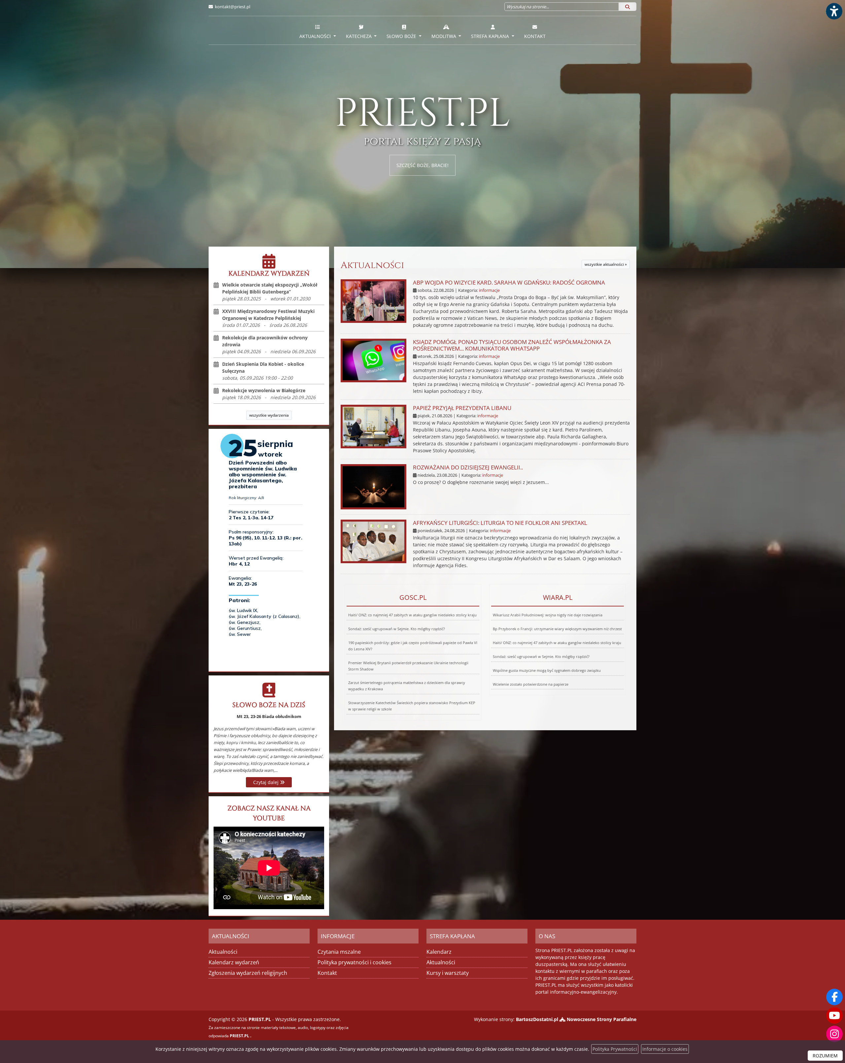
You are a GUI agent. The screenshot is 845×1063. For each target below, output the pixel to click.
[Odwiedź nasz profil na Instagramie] (834, 1034)
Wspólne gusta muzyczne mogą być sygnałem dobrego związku (547, 670)
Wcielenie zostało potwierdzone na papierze (530, 684)
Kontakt (535, 36)
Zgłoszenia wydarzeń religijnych (248, 973)
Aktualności (315, 36)
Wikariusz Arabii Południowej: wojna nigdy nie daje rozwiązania (547, 614)
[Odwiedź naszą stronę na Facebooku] (834, 997)
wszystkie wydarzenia (269, 415)
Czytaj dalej (266, 782)
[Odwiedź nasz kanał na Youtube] (834, 1015)
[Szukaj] (627, 6)
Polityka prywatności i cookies (354, 962)
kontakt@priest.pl (232, 7)
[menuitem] (317, 30)
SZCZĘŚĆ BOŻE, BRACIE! (422, 165)
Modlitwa (444, 36)
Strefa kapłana (490, 36)
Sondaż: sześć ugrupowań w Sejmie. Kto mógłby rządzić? (396, 628)
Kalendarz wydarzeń (234, 962)
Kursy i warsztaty (447, 973)
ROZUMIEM (825, 1055)
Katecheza (359, 36)
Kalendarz (439, 951)
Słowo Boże (402, 36)
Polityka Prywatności (614, 1049)
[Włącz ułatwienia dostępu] (834, 11)
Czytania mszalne (339, 951)
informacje (489, 290)
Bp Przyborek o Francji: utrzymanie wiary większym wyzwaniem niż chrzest (557, 628)
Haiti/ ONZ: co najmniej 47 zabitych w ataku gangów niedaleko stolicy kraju (412, 614)
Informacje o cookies (665, 1049)
